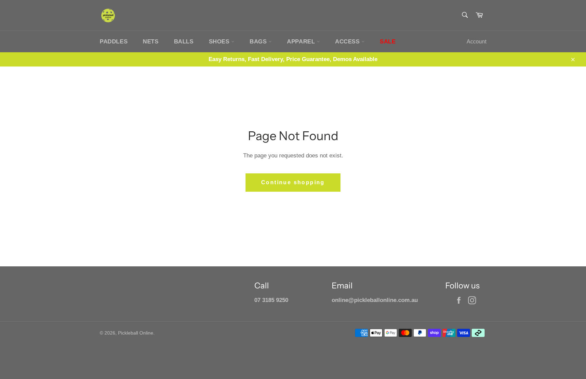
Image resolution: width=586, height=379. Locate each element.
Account (476, 41)
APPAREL (302, 41)
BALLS (184, 41)
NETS (150, 41)
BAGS (259, 41)
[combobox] (464, 15)
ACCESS (348, 41)
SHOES (220, 41)
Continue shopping (293, 182)
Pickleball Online (135, 333)
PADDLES (114, 41)
